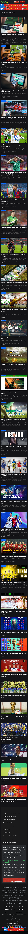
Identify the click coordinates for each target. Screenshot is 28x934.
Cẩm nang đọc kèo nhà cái (8, 822)
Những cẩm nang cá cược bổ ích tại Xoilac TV (11, 813)
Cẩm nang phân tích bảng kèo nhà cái (10, 838)
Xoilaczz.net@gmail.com (15, 923)
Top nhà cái (16, 2)
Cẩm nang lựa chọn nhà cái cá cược (9, 816)
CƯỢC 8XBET (22, 1)
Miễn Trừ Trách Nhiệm (9, 912)
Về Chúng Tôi (7, 906)
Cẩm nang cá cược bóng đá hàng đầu (10, 809)
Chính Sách (21, 906)
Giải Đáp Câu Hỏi (19, 912)
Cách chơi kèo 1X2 (6, 829)
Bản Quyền (13, 909)
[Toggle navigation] (26, 2)
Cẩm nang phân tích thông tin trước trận (10, 835)
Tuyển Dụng (20, 909)
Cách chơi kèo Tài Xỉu (7, 832)
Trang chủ (3, 12)
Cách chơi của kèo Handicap (8, 826)
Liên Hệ (7, 909)
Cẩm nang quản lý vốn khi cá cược (9, 842)
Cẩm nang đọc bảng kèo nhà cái (9, 819)
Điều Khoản (14, 906)
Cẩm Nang (8, 12)
